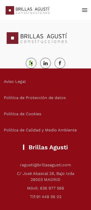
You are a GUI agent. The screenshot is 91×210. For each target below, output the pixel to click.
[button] (84, 10)
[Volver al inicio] (26, 10)
